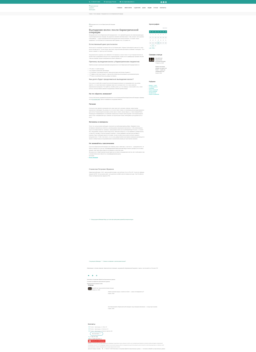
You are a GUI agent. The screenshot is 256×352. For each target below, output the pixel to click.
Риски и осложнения (154, 94)
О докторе (137, 7)
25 (158, 42)
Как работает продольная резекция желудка (160, 60)
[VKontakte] (163, 2)
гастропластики (96, 99)
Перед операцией (153, 89)
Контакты (163, 7)
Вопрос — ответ (153, 85)
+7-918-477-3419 (95, 1)
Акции (149, 7)
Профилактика (152, 92)
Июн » (153, 47)
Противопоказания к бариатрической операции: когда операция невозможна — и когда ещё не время (132, 306)
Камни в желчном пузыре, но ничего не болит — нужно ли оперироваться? (126, 291)
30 (152, 45)
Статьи (155, 7)
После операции (97, 13)
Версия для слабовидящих (98, 341)
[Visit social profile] (166, 2)
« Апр (150, 47)
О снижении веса (153, 86)
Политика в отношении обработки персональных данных (101, 279)
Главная (119, 7)
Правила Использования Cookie (95, 283)
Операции (151, 88)
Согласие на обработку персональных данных (98, 281)
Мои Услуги (128, 7)
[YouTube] (161, 2)
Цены (144, 7)
